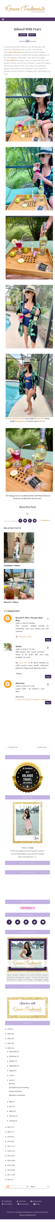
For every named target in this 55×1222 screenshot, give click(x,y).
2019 (9, 1136)
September (13, 1066)
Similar (40, 421)
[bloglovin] (43, 922)
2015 (9, 1156)
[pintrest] (34, 922)
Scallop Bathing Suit (14, 419)
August (11, 1070)
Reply (48, 640)
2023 (9, 1043)
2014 (9, 1160)
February (12, 1116)
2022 (9, 1048)
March (11, 1111)
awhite (19, 646)
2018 (9, 1141)
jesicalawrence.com (27, 1215)
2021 (9, 1127)
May (11, 1101)
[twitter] (17, 922)
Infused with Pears (15, 1091)
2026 (9, 1029)
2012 (9, 1170)
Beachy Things (11, 602)
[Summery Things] (19, 547)
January (12, 1120)
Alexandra (20, 683)
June (11, 1080)
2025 (9, 1034)
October (12, 1061)
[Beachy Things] (19, 584)
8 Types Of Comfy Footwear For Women (32, 699)
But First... (12, 1083)
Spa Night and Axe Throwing (19, 1087)
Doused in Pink (25, 636)
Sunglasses (21, 421)
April (11, 1106)
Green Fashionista (24, 1212)
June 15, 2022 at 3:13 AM (25, 686)
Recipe (32, 35)
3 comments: (45, 520)
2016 (9, 1151)
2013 (9, 1165)
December (13, 1051)
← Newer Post (13, 747)
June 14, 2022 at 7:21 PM (25, 649)
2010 (9, 1179)
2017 (9, 1146)
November (13, 1056)
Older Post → (42, 747)
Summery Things (12, 566)
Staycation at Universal (17, 1095)
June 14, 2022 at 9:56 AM (25, 623)
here (35, 857)
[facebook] (9, 922)
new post (23, 662)
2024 (9, 1038)
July (10, 1075)
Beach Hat (40, 419)
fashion (22, 35)
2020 (9, 1132)
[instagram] (26, 922)
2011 (9, 1175)
